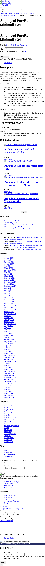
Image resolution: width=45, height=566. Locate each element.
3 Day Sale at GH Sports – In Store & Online (20, 229)
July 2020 (7, 290)
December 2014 (9, 375)
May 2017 (7, 332)
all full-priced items (11, 552)
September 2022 (10, 270)
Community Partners (11, 501)
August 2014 (8, 383)
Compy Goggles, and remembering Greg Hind (26, 245)
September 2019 (10, 306)
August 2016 (8, 344)
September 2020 (10, 286)
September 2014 (10, 381)
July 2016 (7, 346)
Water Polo (8, 440)
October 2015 (9, 359)
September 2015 (10, 361)
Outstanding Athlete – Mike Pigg (24, 247)
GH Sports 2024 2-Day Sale (14, 221)
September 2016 (10, 342)
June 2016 (7, 348)
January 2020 (9, 302)
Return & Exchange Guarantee (16, 45)
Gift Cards (8, 488)
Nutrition (7, 424)
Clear (25, 52)
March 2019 (8, 308)
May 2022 (7, 272)
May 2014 (7, 389)
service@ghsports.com (19, 509)
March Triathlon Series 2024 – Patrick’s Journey (21, 225)
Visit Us (7, 499)
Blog (6, 503)
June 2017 (7, 330)
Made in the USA (10, 495)
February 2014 (9, 395)
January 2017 (9, 338)
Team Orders (8, 484)
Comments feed (9, 454)
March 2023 (8, 268)
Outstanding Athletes (11, 426)
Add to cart (4, 57)
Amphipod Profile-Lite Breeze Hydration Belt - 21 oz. (21, 183)
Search (24, 212)
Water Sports (8, 442)
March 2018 (8, 318)
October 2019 (9, 304)
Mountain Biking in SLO (13, 227)
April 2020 (8, 296)
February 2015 (9, 371)
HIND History (9, 497)
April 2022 (8, 274)
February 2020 (9, 300)
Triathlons (7, 436)
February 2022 (9, 278)
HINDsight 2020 (10, 418)
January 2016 (9, 357)
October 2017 (9, 322)
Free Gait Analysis (6, 521)
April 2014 (8, 391)
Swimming (8, 432)
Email (6, 466)
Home (2, 13)
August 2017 (8, 326)
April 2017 (8, 334)
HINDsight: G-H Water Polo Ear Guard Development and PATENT (23, 242)
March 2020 (8, 298)
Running (13, 13)
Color (2, 52)
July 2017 (7, 328)
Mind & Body (9, 422)
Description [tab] (8, 63)
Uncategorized (9, 438)
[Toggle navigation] (1, 7)
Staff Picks (8, 430)
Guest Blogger (9, 412)
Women (7, 13)
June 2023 (7, 266)
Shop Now (8, 159)
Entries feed (8, 452)
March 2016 (8, 353)
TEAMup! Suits (10, 434)
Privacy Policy (9, 538)
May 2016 (7, 349)
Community (8, 406)
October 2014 (9, 379)
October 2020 (9, 284)
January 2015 (9, 373)
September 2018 (10, 314)
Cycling (7, 408)
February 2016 (9, 355)
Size (2, 49)
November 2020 (10, 282)
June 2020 (7, 292)
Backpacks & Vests (10, 15)
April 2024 (8, 260)
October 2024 (9, 258)
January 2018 (9, 320)
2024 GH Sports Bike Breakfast (15, 223)
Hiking (6, 414)
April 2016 (8, 351)
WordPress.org (9, 456)
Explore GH (8, 410)
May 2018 (7, 316)
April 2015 (8, 367)
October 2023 (9, 264)
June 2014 (7, 387)
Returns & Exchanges (11, 482)
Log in (6, 450)
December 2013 (9, 397)
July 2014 (7, 385)
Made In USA (9, 420)
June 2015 (7, 363)
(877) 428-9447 (5, 5)
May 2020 (7, 294)
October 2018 (9, 312)
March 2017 (8, 336)
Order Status (8, 486)
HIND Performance (11, 416)
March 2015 (8, 369)
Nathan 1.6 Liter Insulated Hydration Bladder (19, 151)
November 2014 (10, 377)
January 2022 (9, 280)
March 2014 (8, 393)
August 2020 (8, 288)
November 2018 (10, 310)
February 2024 (9, 262)
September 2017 (10, 324)
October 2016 (9, 340)
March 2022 (8, 276)
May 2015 (7, 365)
